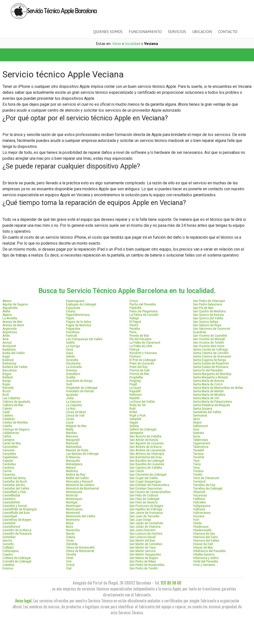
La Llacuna (73, 401)
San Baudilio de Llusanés (146, 464)
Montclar (72, 495)
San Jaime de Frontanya (146, 513)
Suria (196, 436)
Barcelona (9, 370)
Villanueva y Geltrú (206, 558)
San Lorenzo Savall (142, 537)
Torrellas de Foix (204, 485)
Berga (6, 381)
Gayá (69, 353)
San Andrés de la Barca (145, 447)
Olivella (71, 554)
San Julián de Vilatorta (144, 526)
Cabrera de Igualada (16, 401)
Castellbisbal (11, 495)
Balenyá (8, 360)
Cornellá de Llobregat (17, 561)
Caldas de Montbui (15, 422)
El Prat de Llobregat (142, 360)
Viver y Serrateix (204, 565)
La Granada (74, 367)
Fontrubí (71, 335)
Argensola (9, 328)
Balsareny (9, 363)
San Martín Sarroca (142, 551)
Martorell (72, 443)
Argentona (9, 332)
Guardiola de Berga (79, 381)
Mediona (72, 471)
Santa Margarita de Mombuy (212, 374)
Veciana (198, 516)
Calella (7, 426)
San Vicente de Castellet (210, 335)
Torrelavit (199, 481)
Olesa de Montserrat (80, 551)
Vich (196, 520)
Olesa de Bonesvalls (80, 547)
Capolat (7, 460)
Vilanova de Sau (204, 533)
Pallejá (134, 318)
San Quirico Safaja (205, 322)
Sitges (197, 422)
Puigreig (135, 381)
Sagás (133, 422)
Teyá (196, 460)
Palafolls (135, 308)
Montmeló (73, 513)
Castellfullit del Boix (16, 513)
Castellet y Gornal (14, 506)
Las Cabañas (11, 398)
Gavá (69, 349)
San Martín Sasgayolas (145, 554)
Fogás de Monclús (78, 325)
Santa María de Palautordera (212, 401)
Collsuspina (10, 551)
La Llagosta (74, 405)
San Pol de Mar (203, 308)
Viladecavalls (202, 530)
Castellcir (9, 499)
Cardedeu (9, 464)
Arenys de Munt (13, 325)
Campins (8, 440)
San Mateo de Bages (143, 558)
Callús (6, 436)
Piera (132, 332)
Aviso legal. (23, 601)
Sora (196, 429)
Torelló (197, 474)
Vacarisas (200, 495)
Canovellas (10, 447)
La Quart (135, 388)
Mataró (71, 467)
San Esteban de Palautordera (149, 485)
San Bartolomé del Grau (145, 457)
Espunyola (73, 308)
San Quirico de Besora (208, 315)
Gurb (69, 384)
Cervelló (8, 544)
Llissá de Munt (76, 412)
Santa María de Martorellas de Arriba (218, 388)
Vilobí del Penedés (205, 561)
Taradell (198, 450)
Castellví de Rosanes (17, 533)
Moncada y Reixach (79, 481)
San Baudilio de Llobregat (146, 460)
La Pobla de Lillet (140, 346)
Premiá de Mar (139, 374)
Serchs (7, 540)
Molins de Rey (75, 474)
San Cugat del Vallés (143, 478)
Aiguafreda (10, 308)
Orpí (68, 568)
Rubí (132, 408)
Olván (70, 540)
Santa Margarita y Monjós (210, 377)
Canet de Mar (11, 443)
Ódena (70, 537)
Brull (5, 394)
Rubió (133, 412)
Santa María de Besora (208, 381)
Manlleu (71, 433)
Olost (69, 558)
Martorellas (74, 447)
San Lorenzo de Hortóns (145, 533)
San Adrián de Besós (143, 440)
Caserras (8, 474)
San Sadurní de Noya (207, 325)
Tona (196, 467)
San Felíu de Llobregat (144, 499)
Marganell (73, 440)
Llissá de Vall (75, 415)
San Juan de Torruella (144, 516)
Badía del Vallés (13, 353)
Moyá (69, 523)
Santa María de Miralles (209, 394)
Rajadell (135, 391)
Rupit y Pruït (137, 415)
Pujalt (133, 384)
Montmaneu (74, 509)
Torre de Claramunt (206, 478)
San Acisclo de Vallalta (145, 436)
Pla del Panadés (140, 339)
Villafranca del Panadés (209, 551)
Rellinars (135, 394)
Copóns (7, 554)
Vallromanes (202, 513)
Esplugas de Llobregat (81, 304)
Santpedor (136, 433)
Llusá (69, 422)
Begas (6, 374)
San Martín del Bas (142, 540)
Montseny (73, 520)
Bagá (6, 356)
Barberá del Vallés (15, 367)
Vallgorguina (201, 506)
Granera (71, 370)
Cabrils (7, 408)
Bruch (6, 391)
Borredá (7, 388)
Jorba (70, 398)
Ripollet (134, 398)
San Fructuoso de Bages (146, 506)
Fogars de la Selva (78, 322)
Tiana (197, 464)
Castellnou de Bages (16, 520)
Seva (196, 419)
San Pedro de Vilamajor (209, 301)
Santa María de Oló (206, 398)
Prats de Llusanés (141, 363)
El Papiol (135, 322)
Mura (69, 526)
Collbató (8, 547)
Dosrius (7, 568)
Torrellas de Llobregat (207, 488)
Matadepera (74, 464)
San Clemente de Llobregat (147, 474)
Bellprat (7, 377)
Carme (7, 471)
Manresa (72, 436)
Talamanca (200, 447)
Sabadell (135, 419)
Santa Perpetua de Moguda (211, 405)
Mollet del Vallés (77, 478)
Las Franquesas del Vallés (84, 339)
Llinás (70, 419)
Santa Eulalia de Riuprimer (211, 363)
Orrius (133, 301)
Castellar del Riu (13, 485)
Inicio (116, 43)
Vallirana (199, 509)
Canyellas (9, 454)
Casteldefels (11, 502)
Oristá (70, 565)
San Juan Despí (140, 520)
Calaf (6, 412)
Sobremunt (200, 426)
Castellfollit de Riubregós (19, 509)
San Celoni (136, 471)
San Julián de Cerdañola (146, 523)
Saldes (134, 426)
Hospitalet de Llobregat (81, 388)
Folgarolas (73, 328)
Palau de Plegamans (143, 311)
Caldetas (8, 419)
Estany (70, 311)
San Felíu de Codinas (143, 495)
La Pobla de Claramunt (144, 342)
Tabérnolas (200, 440)
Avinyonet (9, 346)
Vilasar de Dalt (203, 544)
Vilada (197, 523)
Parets (133, 325)
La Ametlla (9, 318)
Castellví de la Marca (16, 530)
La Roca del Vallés (142, 401)
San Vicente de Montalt (209, 339)
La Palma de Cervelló (143, 315)
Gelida (70, 356)
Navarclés (73, 530)
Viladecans (201, 526)
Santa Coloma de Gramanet (212, 356)
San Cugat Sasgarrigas (145, 481)
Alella (6, 311)
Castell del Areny (14, 478)
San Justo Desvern (142, 530)
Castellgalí (9, 516)
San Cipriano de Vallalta (145, 467)
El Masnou (73, 457)
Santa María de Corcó (207, 384)
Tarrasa (198, 454)
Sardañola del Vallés (207, 412)
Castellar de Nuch (14, 481)
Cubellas (8, 565)
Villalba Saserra (203, 554)
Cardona (8, 467)
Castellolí (8, 523)
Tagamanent (201, 443)
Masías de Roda (77, 450)
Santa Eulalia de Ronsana (210, 367)
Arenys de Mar (12, 322)
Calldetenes (10, 433)
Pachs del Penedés (142, 304)
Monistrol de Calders (80, 485)
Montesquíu (74, 499)
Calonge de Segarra (16, 429)
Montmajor (73, 506)
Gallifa (70, 342)
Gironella (72, 360)
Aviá (5, 339)
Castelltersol (11, 526)
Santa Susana (202, 408)
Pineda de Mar (139, 335)
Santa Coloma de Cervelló (210, 353)
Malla (69, 429)
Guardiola (199, 332)
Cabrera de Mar (12, 405)
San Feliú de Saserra (143, 502)
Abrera (6, 301)
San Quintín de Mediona (209, 311)
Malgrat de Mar (76, 426)
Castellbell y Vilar (14, 492)
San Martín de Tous (142, 547)
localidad (132, 43)
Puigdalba (136, 377)
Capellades (10, 457)
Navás (70, 533)
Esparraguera (75, 301)
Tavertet (198, 457)
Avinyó (7, 342)
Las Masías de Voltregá (82, 454)
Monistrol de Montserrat (82, 488)
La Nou (70, 408)
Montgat (71, 502)
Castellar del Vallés (15, 488)
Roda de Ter (137, 405)
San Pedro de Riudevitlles (146, 565)
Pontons (135, 356)
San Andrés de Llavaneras (147, 450)
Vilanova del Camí (205, 537)
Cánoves (8, 450)
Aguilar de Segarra (15, 304)
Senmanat (200, 415)
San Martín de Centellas (145, 544)
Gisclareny (73, 363)
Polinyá (134, 349)
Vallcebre (199, 502)
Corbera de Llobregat (16, 558)
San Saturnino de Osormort (211, 328)
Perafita (134, 328)
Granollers (73, 374)
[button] (63, 55)
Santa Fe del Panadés (208, 370)
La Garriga (73, 346)
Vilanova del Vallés (206, 540)
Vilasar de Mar (203, 547)
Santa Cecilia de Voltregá (210, 349)
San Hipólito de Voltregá (145, 509)
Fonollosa (72, 332)
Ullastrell (199, 492)
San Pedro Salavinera (207, 304)
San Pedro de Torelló (143, 568)
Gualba (70, 377)
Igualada (72, 394)
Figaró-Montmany (78, 315)
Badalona (9, 349)
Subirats (198, 433)
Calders (7, 415)
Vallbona (199, 499)
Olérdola (72, 544)
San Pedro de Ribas (142, 561)
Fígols (70, 318)
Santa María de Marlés (208, 391)
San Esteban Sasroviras (145, 488)
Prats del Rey (138, 367)
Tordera (198, 471)
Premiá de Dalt (139, 370)
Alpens (7, 315)
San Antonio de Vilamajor (146, 454)
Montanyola (74, 492)
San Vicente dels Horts (208, 346)
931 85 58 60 (171, 583)
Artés (6, 335)
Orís (69, 561)
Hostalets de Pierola (80, 391)
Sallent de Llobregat (143, 429)
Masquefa (73, 460)
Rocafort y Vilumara (143, 353)
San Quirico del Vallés (208, 318)
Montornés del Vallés (80, 516)
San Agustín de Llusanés (146, 443)
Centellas (9, 537)
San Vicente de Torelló (208, 342)
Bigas (6, 384)
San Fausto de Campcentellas (150, 492)
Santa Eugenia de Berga (209, 360)
